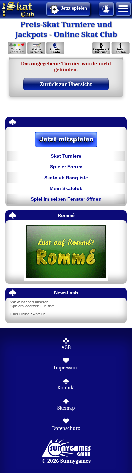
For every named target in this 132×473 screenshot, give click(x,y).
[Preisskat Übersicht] (17, 48)
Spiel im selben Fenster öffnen (66, 199)
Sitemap (66, 408)
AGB (66, 347)
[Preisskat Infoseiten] (120, 48)
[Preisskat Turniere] (36, 48)
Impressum (66, 368)
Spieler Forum (66, 166)
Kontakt (66, 388)
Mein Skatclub (66, 188)
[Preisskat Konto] (55, 48)
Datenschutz (66, 428)
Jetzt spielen (74, 8)
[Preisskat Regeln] (101, 48)
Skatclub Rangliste (66, 177)
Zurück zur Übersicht (66, 84)
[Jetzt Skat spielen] (66, 139)
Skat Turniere (66, 156)
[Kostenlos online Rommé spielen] (66, 252)
